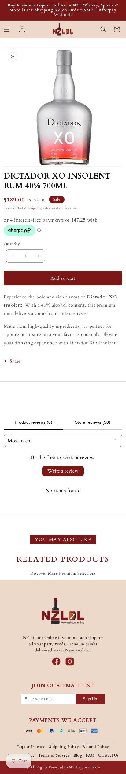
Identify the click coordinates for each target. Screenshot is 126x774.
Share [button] (15, 361)
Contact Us (108, 755)
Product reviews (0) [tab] (33, 422)
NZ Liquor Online (84, 767)
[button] (6, 29)
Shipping (35, 208)
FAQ (90, 755)
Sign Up (90, 699)
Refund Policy (96, 746)
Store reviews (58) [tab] (92, 422)
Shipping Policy (64, 746)
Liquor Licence (31, 746)
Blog (78, 755)
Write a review (63, 471)
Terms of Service (53, 755)
